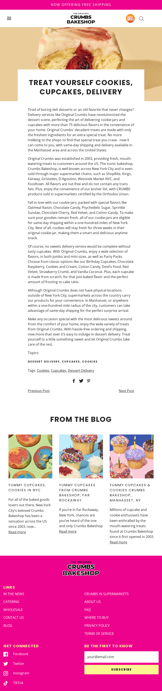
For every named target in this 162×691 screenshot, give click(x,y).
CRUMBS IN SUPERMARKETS (106, 594)
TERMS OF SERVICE (99, 633)
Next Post (126, 390)
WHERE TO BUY (96, 617)
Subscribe (121, 669)
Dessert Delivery (81, 370)
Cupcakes (58, 370)
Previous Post (39, 390)
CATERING (11, 601)
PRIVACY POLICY (97, 625)
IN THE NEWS (13, 594)
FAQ (87, 609)
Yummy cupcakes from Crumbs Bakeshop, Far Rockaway (77, 493)
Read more (17, 532)
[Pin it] (88, 381)
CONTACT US (13, 617)
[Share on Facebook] (73, 381)
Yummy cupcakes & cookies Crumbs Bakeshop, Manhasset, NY (130, 493)
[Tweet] (80, 381)
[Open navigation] (9, 18)
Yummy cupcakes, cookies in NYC (27, 488)
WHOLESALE (13, 609)
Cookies (43, 370)
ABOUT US (92, 601)
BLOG (7, 625)
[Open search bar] (141, 18)
